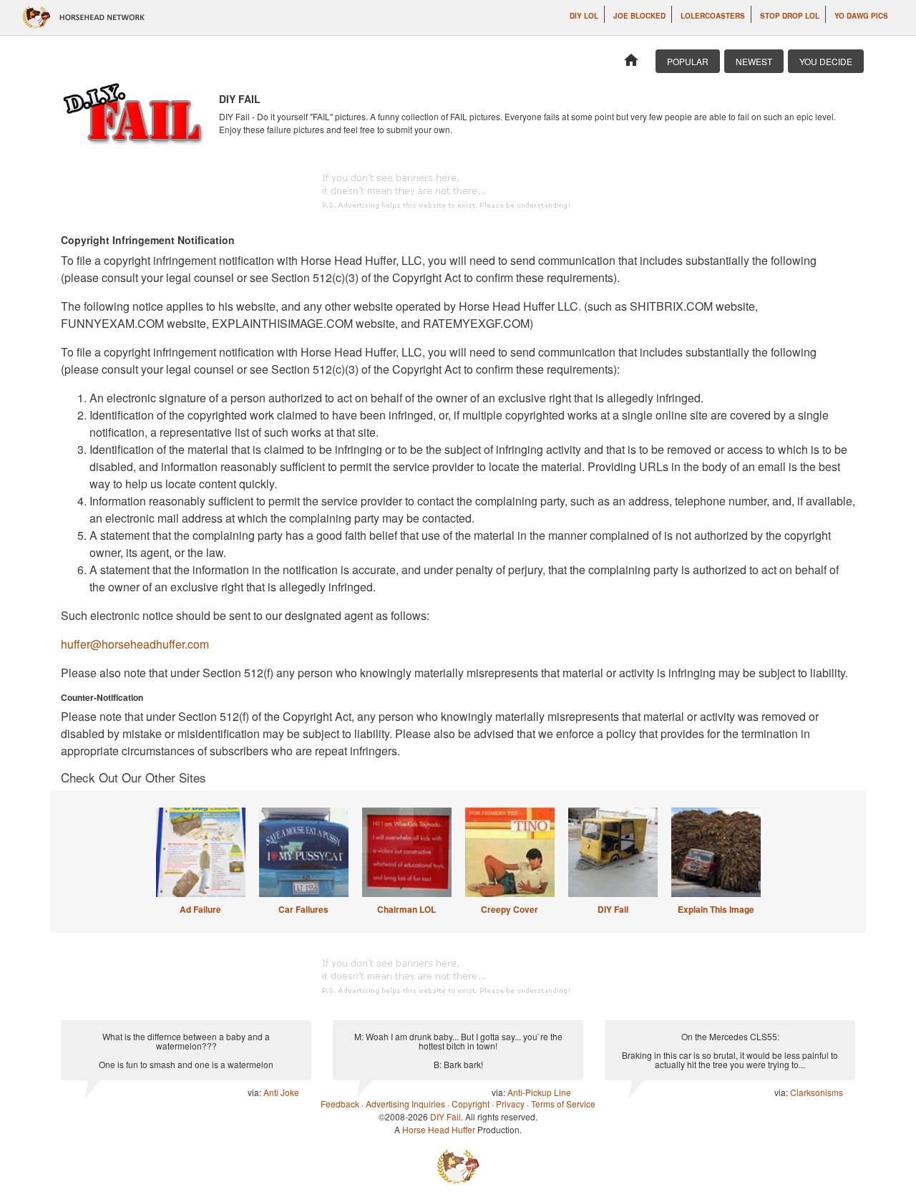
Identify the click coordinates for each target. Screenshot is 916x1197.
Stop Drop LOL (789, 16)
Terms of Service (563, 1103)
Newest (754, 61)
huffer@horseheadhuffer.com (135, 644)
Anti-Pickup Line (539, 1092)
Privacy (510, 1103)
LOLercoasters (713, 16)
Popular (687, 61)
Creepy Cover (509, 909)
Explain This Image (716, 909)
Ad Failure (200, 909)
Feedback (340, 1103)
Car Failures (303, 909)
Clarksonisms (816, 1092)
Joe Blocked (639, 16)
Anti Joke (281, 1092)
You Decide (825, 61)
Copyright (470, 1103)
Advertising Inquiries (405, 1103)
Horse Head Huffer (438, 1129)
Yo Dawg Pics (861, 16)
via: (255, 1092)
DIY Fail (613, 909)
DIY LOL (584, 16)
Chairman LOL (406, 909)
